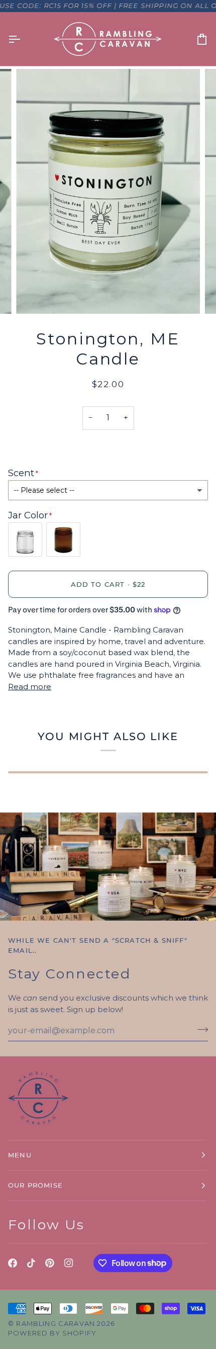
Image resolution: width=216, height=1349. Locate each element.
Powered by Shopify (52, 1333)
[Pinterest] (49, 1263)
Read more (29, 686)
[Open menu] (23, 39)
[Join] (199, 1029)
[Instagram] (68, 1263)
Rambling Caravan (55, 1323)
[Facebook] (12, 1263)
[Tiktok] (31, 1263)
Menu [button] (20, 1155)
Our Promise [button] (35, 1185)
